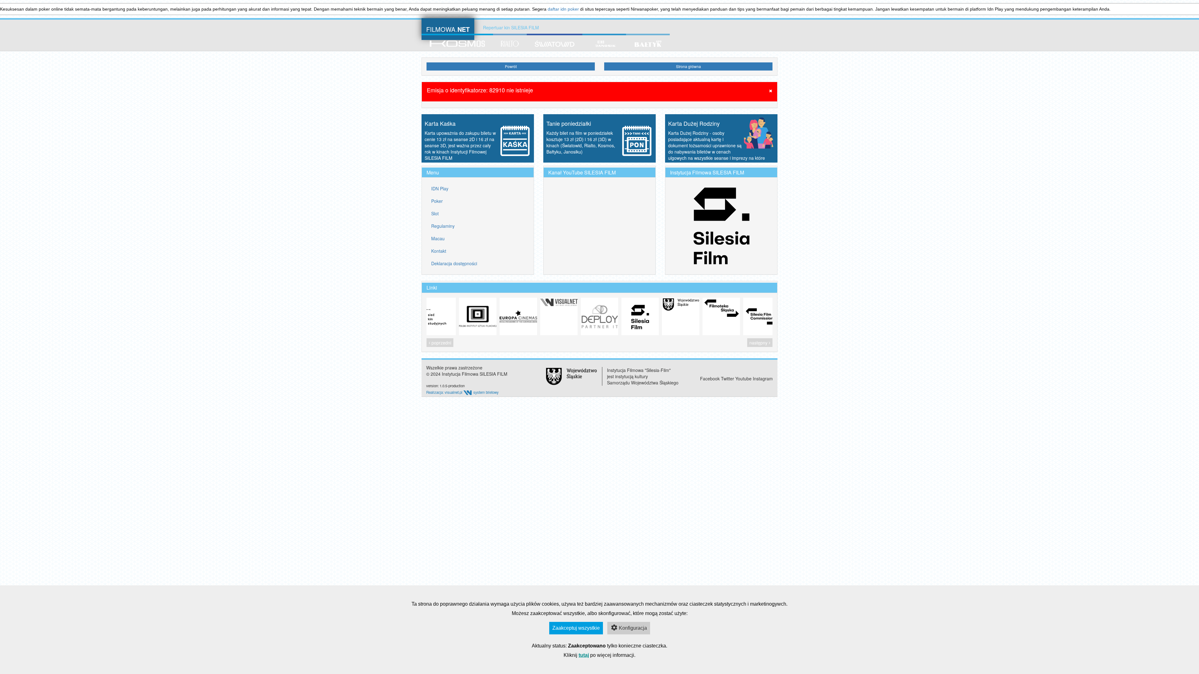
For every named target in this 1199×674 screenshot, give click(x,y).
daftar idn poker (563, 9)
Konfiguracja (633, 628)
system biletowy (486, 392)
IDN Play (439, 188)
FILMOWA (448, 28)
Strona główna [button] (688, 66)
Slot (435, 213)
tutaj (584, 655)
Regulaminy (443, 226)
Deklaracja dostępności (454, 263)
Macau (438, 238)
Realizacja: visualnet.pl (444, 392)
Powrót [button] (511, 66)
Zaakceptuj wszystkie (576, 628)
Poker (437, 201)
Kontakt (438, 251)
